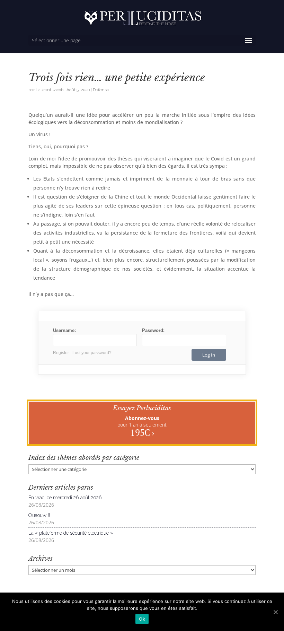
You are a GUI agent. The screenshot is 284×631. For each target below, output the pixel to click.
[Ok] (275, 611)
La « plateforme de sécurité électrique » (70, 533)
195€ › (142, 432)
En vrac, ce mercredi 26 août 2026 (65, 497)
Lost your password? (92, 352)
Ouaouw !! (39, 515)
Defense (101, 89)
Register (61, 352)
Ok (142, 619)
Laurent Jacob (49, 89)
